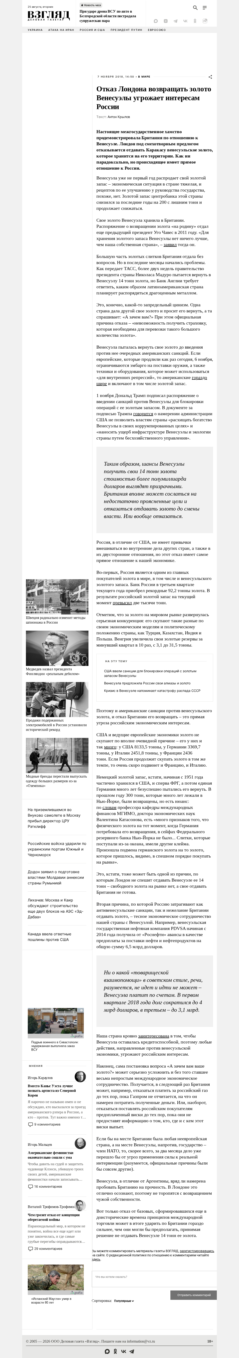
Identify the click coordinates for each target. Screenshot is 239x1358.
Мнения (36, 1066)
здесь (96, 1259)
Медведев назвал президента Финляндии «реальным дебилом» (53, 671)
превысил (122, 602)
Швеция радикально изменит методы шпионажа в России (55, 620)
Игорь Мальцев (40, 1145)
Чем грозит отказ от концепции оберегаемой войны (53, 1217)
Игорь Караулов (40, 1078)
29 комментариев (48, 1249)
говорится (143, 413)
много (110, 746)
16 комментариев (48, 1186)
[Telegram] (175, 21)
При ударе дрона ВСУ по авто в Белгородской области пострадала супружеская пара (108, 16)
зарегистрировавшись (197, 1251)
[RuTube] (205, 21)
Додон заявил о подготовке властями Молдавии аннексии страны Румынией (56, 877)
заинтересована (153, 1035)
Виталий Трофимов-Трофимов (52, 1207)
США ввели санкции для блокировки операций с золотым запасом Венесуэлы (150, 673)
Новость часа (92, 5)
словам (109, 807)
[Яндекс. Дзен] (165, 21)
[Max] (156, 21)
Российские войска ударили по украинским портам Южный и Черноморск (57, 849)
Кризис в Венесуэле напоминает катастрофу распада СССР (152, 691)
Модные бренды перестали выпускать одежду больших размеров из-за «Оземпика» (56, 781)
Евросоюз (157, 30)
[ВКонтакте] (185, 21)
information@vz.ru (141, 1341)
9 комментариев (47, 1124)
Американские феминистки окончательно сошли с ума (50, 1155)
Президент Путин (126, 30)
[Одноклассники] (195, 21)
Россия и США (92, 30)
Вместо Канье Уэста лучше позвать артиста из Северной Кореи (52, 1090)
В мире (144, 76)
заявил (170, 244)
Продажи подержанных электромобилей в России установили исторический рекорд (56, 725)
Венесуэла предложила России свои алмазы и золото (147, 683)
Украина (35, 30)
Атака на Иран (61, 30)
